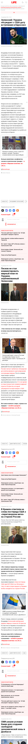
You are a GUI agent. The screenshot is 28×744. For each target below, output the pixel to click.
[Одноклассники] (17, 210)
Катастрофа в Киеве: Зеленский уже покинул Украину (12, 250)
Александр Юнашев (15, 415)
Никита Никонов (6, 172)
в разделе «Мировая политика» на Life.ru (13, 163)
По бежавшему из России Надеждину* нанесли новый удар (12, 708)
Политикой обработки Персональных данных (11, 7)
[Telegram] (10, 210)
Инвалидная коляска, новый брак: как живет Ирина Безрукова (12, 259)
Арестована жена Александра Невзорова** (14, 475)
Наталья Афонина (7, 415)
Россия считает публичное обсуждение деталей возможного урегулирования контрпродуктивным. (14, 371)
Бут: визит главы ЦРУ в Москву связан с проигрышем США (13, 244)
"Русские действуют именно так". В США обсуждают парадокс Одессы (13, 233)
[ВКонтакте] (13, 210)
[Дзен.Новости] (2, 210)
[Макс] (6, 210)
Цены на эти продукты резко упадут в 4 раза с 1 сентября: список (13, 730)
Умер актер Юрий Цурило (8, 255)
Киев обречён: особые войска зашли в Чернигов (12, 239)
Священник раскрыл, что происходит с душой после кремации (12, 489)
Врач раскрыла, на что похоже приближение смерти (10, 719)
